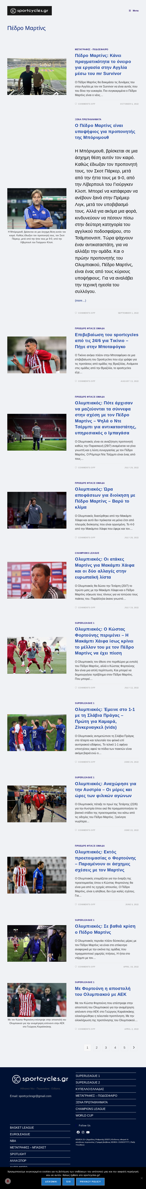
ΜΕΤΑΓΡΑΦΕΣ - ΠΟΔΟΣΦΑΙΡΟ (91, 49)
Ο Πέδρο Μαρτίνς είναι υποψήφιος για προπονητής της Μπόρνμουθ (105, 131)
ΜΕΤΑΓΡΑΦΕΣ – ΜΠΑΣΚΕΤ (28, 1147)
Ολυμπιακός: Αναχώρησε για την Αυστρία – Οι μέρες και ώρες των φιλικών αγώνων (105, 789)
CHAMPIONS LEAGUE (87, 553)
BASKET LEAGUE (22, 1127)
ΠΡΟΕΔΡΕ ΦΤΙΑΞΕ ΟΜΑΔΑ (90, 328)
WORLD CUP (84, 1115)
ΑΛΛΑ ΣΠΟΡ (18, 1160)
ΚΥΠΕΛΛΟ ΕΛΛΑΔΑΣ (90, 1089)
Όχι (68, 1181)
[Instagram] (83, 1132)
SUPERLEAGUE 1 (85, 623)
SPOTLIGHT (18, 1154)
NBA (13, 1140)
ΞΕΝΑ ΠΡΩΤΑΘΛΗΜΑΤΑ (88, 119)
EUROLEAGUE (20, 1134)
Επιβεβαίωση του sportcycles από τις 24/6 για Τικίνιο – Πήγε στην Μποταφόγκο (106, 340)
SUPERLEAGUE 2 (88, 1082)
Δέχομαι (51, 1181)
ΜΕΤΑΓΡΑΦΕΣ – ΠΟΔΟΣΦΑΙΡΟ (96, 1095)
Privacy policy (90, 1181)
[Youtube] (88, 1132)
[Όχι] (141, 1178)
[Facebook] (78, 1132)
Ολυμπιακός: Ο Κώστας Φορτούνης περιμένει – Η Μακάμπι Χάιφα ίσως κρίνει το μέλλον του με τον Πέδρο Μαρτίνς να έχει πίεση (104, 641)
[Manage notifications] (8, 1181)
